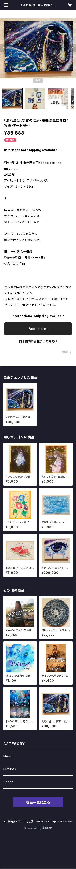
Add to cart (38, 329)
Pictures (9, 769)
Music (7, 756)
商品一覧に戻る (38, 802)
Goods (8, 782)
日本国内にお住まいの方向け (38, 341)
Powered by (33, 828)
